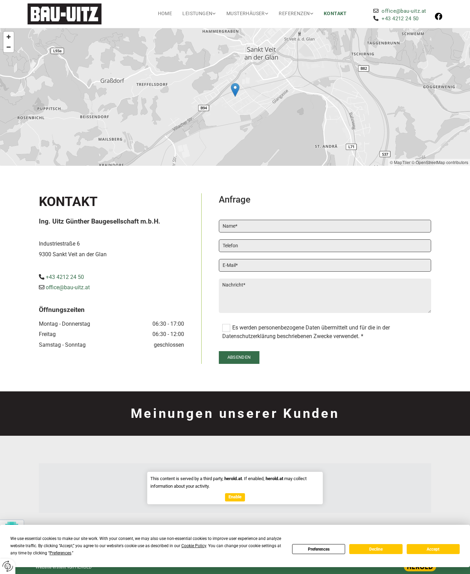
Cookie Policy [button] (193, 545)
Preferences (319, 549)
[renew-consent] (7, 566)
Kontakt (335, 13)
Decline (376, 549)
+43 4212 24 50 (65, 277)
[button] (235, 90)
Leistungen (197, 13)
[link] (199, 14)
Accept (433, 549)
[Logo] (77, 13)
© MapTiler (400, 162)
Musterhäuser (245, 13)
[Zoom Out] (8, 47)
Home (165, 13)
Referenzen (294, 13)
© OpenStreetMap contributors (440, 162)
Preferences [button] (60, 553)
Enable (235, 496)
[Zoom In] (8, 37)
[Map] (235, 97)
